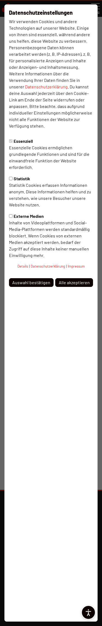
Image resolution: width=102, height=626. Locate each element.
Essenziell (23, 141)
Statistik (22, 178)
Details (22, 266)
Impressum (76, 266)
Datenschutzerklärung (46, 86)
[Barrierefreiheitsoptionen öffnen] (88, 612)
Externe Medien (29, 216)
